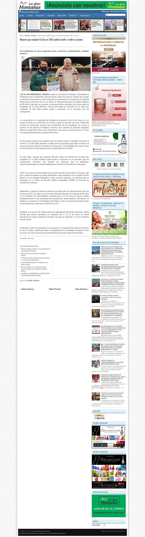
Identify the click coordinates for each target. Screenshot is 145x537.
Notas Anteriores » (81, 289)
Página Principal (55, 289)
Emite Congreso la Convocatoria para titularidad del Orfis (117, 24)
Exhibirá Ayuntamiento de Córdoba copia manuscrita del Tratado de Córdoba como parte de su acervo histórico (112, 395)
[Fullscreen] (105, 444)
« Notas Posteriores (27, 289)
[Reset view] (102, 444)
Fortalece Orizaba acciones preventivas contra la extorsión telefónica (111, 297)
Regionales (40, 15)
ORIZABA (27, 35)
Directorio (73, 15)
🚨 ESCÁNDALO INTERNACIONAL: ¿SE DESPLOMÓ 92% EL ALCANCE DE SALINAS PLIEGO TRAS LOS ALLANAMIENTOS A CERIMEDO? (112, 312)
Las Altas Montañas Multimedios (41, 531)
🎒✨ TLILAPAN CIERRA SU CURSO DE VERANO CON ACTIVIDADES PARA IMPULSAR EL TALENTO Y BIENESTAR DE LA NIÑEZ (113, 347)
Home (21, 35)
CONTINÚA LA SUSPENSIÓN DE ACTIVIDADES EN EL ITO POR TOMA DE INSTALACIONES (39, 26)
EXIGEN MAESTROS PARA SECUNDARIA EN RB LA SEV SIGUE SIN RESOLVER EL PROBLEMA (113, 266)
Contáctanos (85, 15)
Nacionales (62, 15)
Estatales (51, 15)
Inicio (22, 15)
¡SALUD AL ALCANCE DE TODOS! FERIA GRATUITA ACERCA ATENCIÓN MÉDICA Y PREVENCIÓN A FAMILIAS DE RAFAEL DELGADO (112, 282)
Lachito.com (122, 531)
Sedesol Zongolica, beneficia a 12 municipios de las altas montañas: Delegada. (35, 250)
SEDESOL (34, 35)
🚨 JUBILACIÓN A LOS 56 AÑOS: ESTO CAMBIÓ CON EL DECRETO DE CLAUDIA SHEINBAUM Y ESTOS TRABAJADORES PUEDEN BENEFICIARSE (113, 330)
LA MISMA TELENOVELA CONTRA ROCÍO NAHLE (90, 24)
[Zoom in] (98, 444)
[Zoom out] (95, 444)
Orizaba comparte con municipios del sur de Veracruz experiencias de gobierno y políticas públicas (34, 269)
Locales (30, 15)
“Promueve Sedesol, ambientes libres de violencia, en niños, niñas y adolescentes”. (35, 259)
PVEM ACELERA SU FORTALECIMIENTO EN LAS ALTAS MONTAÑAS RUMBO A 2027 (112, 362)
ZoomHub (119, 445)
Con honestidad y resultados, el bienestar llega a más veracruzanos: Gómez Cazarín (65, 25)
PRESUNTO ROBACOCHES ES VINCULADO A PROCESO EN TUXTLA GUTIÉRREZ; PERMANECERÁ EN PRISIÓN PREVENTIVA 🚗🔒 (113, 377)
